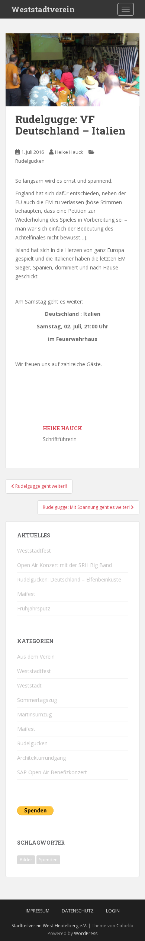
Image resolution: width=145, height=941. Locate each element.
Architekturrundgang (41, 757)
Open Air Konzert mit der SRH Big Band (64, 565)
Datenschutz (78, 911)
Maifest (26, 593)
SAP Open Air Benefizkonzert (52, 772)
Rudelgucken (30, 161)
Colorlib (124, 925)
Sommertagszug (37, 699)
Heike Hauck (69, 152)
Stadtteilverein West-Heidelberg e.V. (49, 925)
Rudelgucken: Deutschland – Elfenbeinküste (69, 579)
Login (113, 911)
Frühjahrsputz (33, 608)
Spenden (48, 859)
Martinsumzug (34, 714)
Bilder (26, 859)
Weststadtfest (34, 550)
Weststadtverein (43, 9)
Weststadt (29, 685)
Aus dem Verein (36, 656)
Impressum (37, 911)
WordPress (85, 933)
